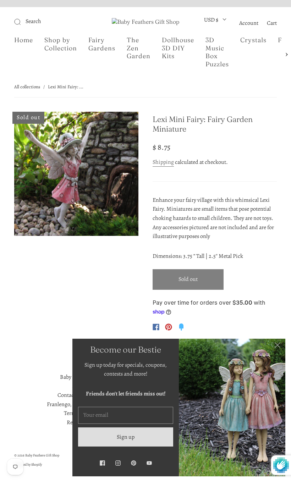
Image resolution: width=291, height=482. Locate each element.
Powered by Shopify (28, 464)
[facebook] (102, 463)
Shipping (163, 162)
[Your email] (125, 415)
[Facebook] (156, 327)
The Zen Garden (138, 48)
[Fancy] (181, 327)
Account (248, 23)
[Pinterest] (168, 327)
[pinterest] (133, 463)
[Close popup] (277, 346)
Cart (272, 23)
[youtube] (149, 463)
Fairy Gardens (101, 44)
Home (23, 40)
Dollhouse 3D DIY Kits (178, 48)
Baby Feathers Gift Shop (42, 455)
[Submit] (51, 21)
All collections (27, 87)
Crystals (253, 40)
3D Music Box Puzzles (217, 52)
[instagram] (118, 463)
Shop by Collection (60, 44)
